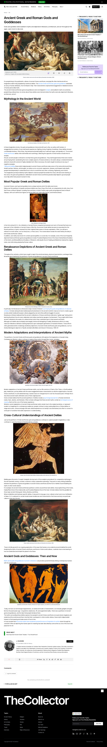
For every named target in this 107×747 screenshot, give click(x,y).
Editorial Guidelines (43, 727)
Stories (22, 722)
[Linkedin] (44, 659)
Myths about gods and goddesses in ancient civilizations (20, 561)
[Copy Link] (55, 659)
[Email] (61, 659)
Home (5, 12)
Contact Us (41, 732)
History (6, 719)
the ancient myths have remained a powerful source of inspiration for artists (38, 621)
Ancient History (90, 38)
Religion (22, 717)
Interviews (6, 730)
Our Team (40, 724)
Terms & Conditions (90, 741)
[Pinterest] (94, 734)
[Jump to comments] (53, 73)
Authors (40, 722)
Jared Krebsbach (82, 60)
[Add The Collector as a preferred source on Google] (77, 713)
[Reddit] (52, 659)
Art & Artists (7, 722)
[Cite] (69, 73)
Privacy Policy (100, 741)
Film (21, 724)
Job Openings (41, 730)
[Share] (64, 73)
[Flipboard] (58, 659)
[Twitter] (49, 659)
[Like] (9, 659)
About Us (40, 717)
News (21, 727)
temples (48, 90)
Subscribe (41, 2)
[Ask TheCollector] (48, 73)
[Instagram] (91, 734)
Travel (5, 727)
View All (70, 684)
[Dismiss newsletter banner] (102, 2)
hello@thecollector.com (79, 729)
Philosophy (7, 724)
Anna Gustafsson (82, 38)
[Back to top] (102, 691)
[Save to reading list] (59, 73)
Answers (22, 719)
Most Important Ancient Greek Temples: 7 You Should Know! (22, 634)
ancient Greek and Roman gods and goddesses (52, 83)
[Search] (86, 7)
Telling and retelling (9, 166)
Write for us (96, 6)
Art (9, 12)
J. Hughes (12, 74)
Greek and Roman (9, 153)
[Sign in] (102, 7)
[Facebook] (47, 659)
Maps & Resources (25, 730)
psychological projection (50, 398)
